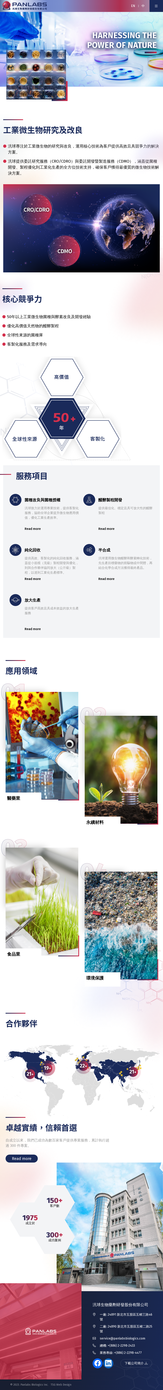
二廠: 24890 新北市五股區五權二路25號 (126, 1329)
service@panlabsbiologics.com (122, 1338)
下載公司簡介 (135, 1363)
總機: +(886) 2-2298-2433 (117, 1345)
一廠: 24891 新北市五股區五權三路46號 (126, 1317)
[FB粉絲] (98, 1363)
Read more (21, 1158)
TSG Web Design (61, 1384)
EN (133, 6)
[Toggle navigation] (156, 6)
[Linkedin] (108, 1363)
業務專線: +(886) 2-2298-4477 (121, 1353)
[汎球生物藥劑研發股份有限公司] (24, 6)
